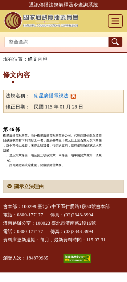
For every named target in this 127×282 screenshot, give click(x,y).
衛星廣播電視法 (51, 95)
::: (2, 204)
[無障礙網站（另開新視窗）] (77, 258)
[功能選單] (115, 21)
